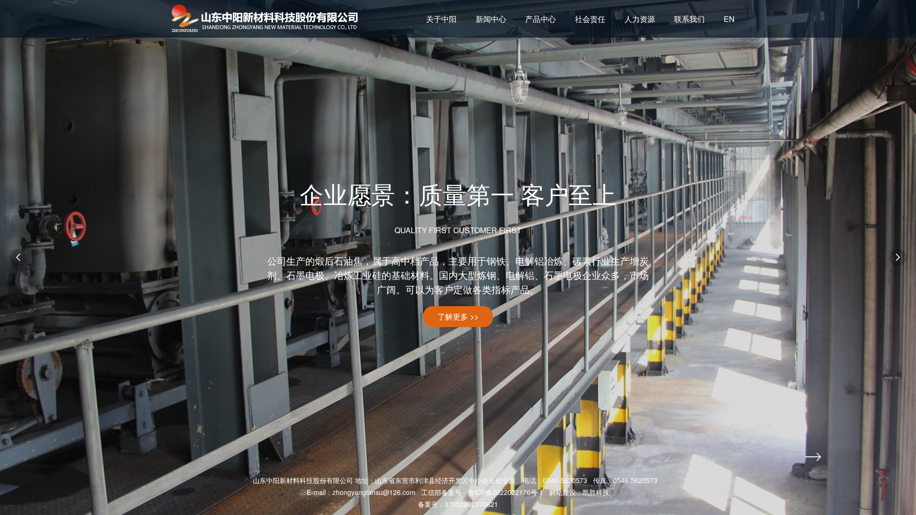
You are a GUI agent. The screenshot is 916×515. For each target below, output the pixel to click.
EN (729, 18)
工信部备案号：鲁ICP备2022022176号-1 (482, 492)
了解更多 (458, 316)
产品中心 (540, 18)
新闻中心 (491, 18)
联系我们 (689, 18)
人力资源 (640, 18)
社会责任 (590, 18)
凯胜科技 (596, 492)
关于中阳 (441, 18)
